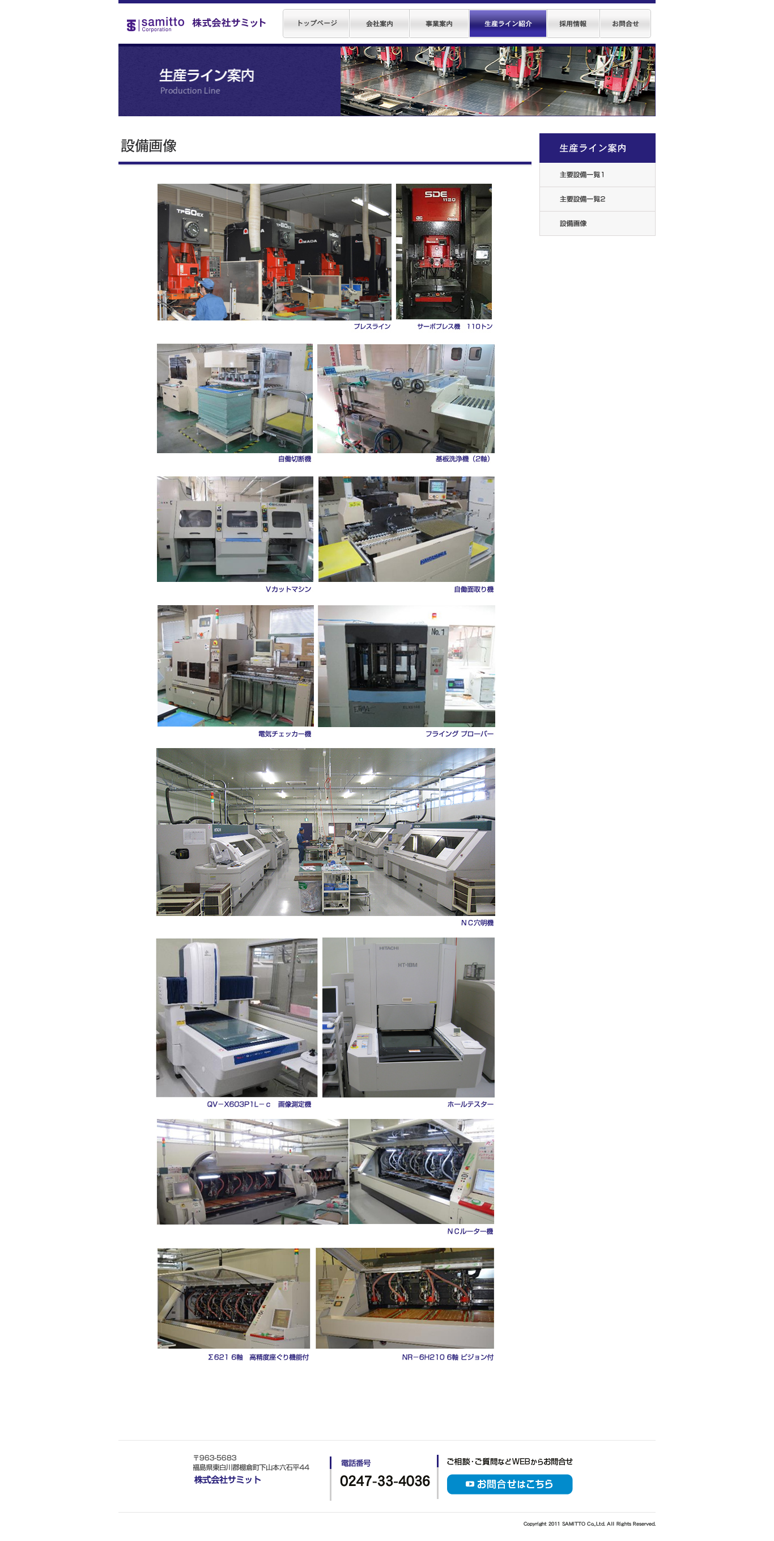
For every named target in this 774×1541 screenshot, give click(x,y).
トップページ (316, 23)
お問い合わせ (625, 23)
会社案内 (380, 23)
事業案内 (439, 23)
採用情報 (573, 23)
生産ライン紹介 (508, 23)
